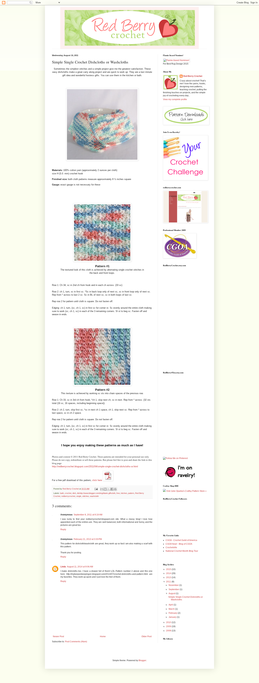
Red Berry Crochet (192, 76)
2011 (169, 581)
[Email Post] (96, 489)
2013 (169, 577)
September (174, 589)
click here (97, 480)
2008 (169, 630)
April (171, 605)
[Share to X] (108, 489)
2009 (169, 626)
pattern (131, 493)
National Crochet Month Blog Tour (182, 551)
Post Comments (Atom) (76, 641)
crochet (68, 493)
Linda (63, 566)
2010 (169, 622)
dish (74, 493)
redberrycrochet (68, 496)
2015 (169, 569)
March (172, 609)
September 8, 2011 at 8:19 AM (88, 514)
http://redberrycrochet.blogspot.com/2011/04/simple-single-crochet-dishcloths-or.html (95, 466)
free (118, 493)
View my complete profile (175, 99)
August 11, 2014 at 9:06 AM (80, 566)
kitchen (124, 493)
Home (103, 636)
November (174, 585)
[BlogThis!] (105, 489)
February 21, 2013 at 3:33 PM (88, 539)
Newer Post (58, 636)
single (78, 496)
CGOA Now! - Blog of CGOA (179, 544)
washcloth (94, 496)
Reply (63, 529)
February (173, 613)
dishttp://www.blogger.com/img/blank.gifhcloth (96, 493)
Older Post (146, 636)
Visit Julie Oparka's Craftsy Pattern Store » (186, 491)
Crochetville (171, 547)
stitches (85, 496)
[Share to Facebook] (112, 489)
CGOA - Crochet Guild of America (181, 540)
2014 (169, 573)
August (172, 593)
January (173, 617)
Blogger (142, 660)
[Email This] (102, 489)
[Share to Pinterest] (115, 489)
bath (62, 493)
